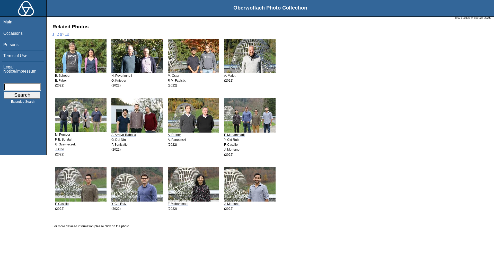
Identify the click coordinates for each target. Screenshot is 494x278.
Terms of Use (15, 56)
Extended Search (23, 101)
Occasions (13, 33)
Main (7, 22)
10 (67, 34)
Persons (11, 44)
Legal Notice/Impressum (19, 69)
